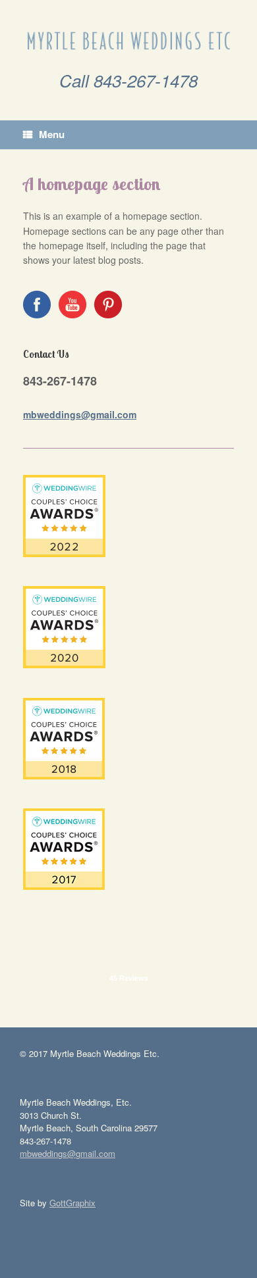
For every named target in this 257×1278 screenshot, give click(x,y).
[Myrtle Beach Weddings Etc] (128, 40)
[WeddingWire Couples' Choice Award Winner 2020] (64, 664)
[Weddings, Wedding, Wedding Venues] (128, 936)
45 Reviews (128, 978)
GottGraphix (72, 1202)
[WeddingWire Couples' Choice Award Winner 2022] (64, 553)
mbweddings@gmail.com (79, 414)
